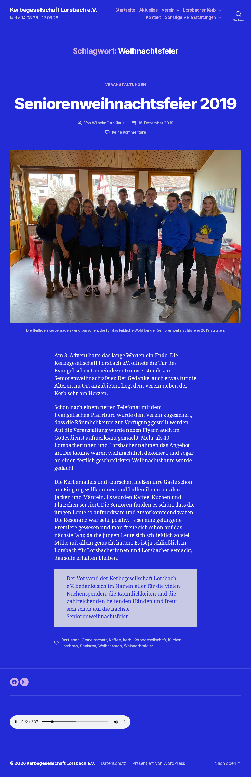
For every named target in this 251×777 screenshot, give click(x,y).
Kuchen (174, 639)
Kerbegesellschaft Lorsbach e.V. (53, 10)
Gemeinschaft (94, 639)
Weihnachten (110, 645)
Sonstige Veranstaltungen (190, 17)
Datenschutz (113, 763)
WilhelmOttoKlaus (108, 122)
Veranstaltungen (125, 85)
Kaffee (115, 639)
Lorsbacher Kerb (199, 9)
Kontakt (153, 17)
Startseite (125, 9)
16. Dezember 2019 (155, 122)
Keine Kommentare (129, 132)
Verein (168, 9)
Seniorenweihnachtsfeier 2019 (125, 103)
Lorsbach (69, 645)
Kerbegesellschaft (150, 639)
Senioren (88, 645)
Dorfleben (70, 639)
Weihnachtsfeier (138, 645)
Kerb (127, 639)
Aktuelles (148, 9)
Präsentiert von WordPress (158, 763)
